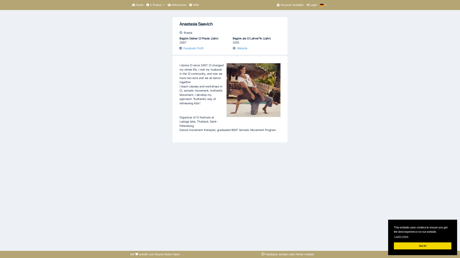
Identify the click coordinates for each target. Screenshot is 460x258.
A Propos (155, 5)
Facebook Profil (193, 48)
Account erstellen (292, 5)
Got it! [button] (422, 245)
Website (242, 48)
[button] (323, 5)
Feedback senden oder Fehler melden (289, 254)
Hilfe (195, 5)
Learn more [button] (401, 236)
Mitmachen (178, 5)
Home (139, 5)
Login (313, 5)
